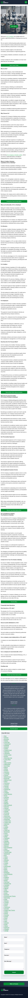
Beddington (7, 872)
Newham (6, 737)
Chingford (6, 792)
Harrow (6, 905)
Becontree (6, 739)
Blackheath (6, 778)
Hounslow (6, 915)
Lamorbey (6, 787)
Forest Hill (6, 814)
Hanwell (6, 904)
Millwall (6, 767)
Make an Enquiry (14, 983)
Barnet (5, 867)
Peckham (6, 798)
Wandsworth (7, 853)
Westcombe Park (8, 758)
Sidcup (5, 791)
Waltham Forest (7, 780)
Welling (6, 769)
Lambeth (6, 827)
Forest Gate (7, 742)
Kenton (5, 893)
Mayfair (6, 828)
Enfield (5, 836)
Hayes (5, 921)
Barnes (5, 875)
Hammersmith (7, 866)
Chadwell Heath (8, 750)
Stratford (6, 748)
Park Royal (6, 882)
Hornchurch (7, 783)
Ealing (5, 899)
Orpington (6, 841)
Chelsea (6, 839)
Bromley (6, 756)
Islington (6, 802)
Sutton (5, 889)
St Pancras (6, 813)
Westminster (7, 819)
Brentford (6, 891)
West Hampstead (8, 847)
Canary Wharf (7, 759)
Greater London (7, 754)
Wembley (6, 886)
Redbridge (6, 745)
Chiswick (6, 878)
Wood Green (7, 816)
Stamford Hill (7, 789)
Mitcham (6, 871)
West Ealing (7, 897)
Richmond (6, 894)
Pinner (5, 919)
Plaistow (6, 740)
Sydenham (6, 824)
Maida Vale (6, 842)
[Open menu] (26, 2)
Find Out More (14, 601)
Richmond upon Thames (10, 896)
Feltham (6, 926)
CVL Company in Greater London (14, 154)
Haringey (6, 811)
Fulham (6, 857)
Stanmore (6, 900)
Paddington (7, 838)
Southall (6, 916)
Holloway (6, 808)
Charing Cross (7, 817)
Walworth (6, 803)
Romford (6, 770)
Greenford (6, 908)
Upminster (6, 797)
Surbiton (6, 911)
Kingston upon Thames (9, 910)
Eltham (5, 781)
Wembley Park (7, 883)
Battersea (6, 846)
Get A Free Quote (14, 728)
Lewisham (6, 784)
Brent (5, 855)
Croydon (6, 863)
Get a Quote (14, 26)
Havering (6, 786)
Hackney (6, 775)
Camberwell (7, 809)
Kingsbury (6, 877)
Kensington (6, 850)
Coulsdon (6, 902)
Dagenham (6, 751)
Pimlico (6, 833)
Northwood (6, 927)
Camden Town (7, 820)
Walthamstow (7, 764)
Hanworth (6, 922)
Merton (5, 869)
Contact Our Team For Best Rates (14, 201)
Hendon (6, 861)
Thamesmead (7, 743)
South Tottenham (8, 794)
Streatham (6, 844)
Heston (5, 918)
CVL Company (10, 36)
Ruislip (5, 924)
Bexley (5, 795)
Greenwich (6, 772)
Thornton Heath (7, 852)
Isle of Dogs (7, 765)
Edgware (6, 888)
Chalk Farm (7, 830)
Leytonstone (7, 753)
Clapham (6, 835)
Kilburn (5, 849)
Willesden (6, 860)
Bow (5, 761)
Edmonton (6, 806)
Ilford (5, 736)
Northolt (6, 913)
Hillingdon (6, 929)
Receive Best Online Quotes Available (14, 392)
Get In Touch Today (14, 65)
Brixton (5, 825)
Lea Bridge (6, 773)
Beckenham (7, 831)
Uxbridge (6, 930)
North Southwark (8, 805)
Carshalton (6, 885)
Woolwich (6, 747)
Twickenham (7, 907)
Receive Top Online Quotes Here (14, 510)
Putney (5, 864)
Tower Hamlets (7, 762)
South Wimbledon (8, 874)
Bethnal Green (7, 776)
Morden (6, 880)
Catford (6, 800)
